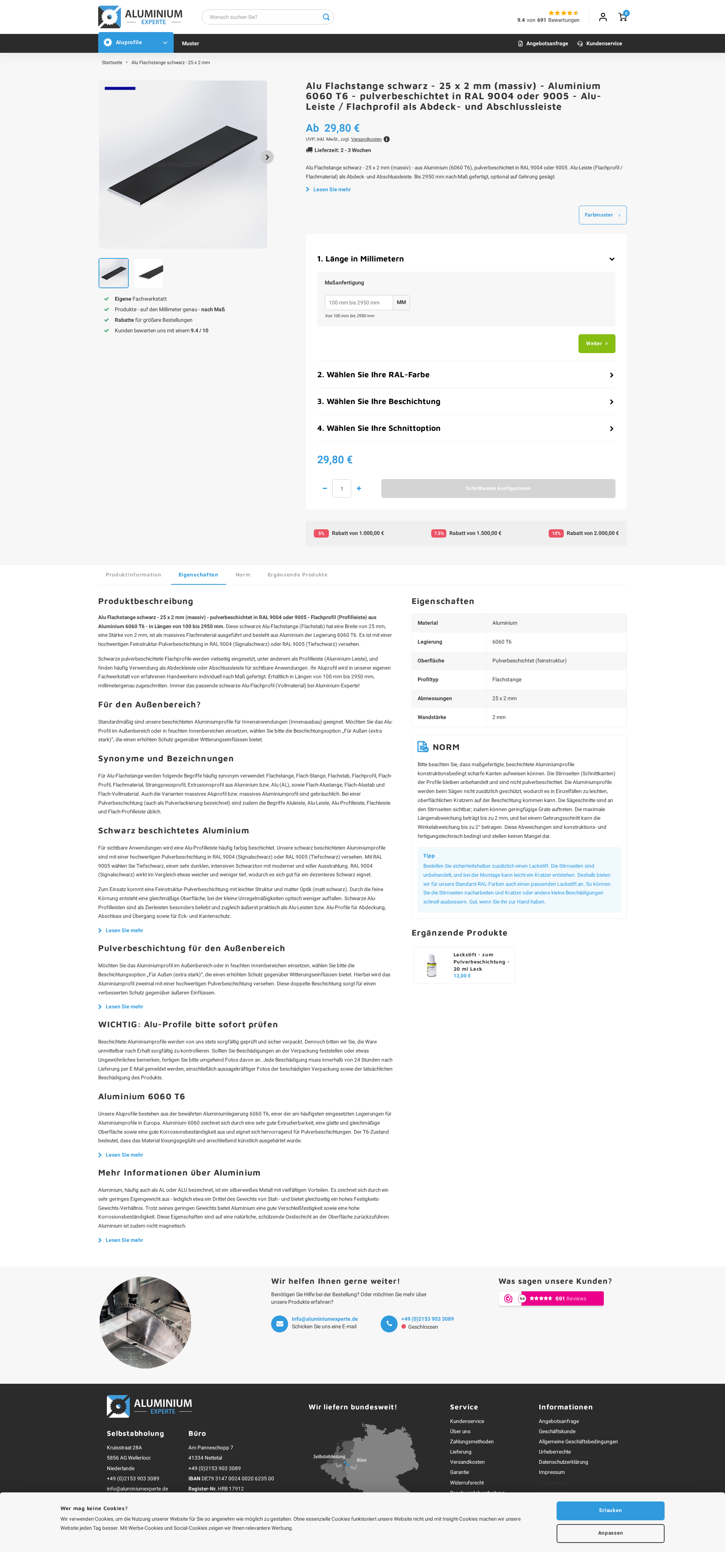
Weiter (594, 343)
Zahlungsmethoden (472, 1442)
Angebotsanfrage (547, 44)
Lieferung (461, 1452)
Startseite (112, 62)
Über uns (460, 1431)
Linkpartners (553, 1483)
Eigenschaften (199, 574)
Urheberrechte (555, 1452)
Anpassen (610, 1533)
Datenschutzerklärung (563, 1462)
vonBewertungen (553, 20)
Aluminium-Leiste (345, 659)
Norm (243, 574)
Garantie (459, 1472)
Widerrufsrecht (467, 1483)
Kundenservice (604, 44)
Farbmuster (599, 215)
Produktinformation (134, 574)
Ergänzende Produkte (298, 574)
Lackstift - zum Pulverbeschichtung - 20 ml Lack (482, 961)
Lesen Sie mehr (332, 190)
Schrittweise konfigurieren (498, 488)
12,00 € (462, 976)
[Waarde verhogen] (358, 488)
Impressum (552, 1472)
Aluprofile (129, 42)
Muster (190, 44)
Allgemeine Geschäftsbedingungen (578, 1442)
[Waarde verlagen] (324, 488)
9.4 (521, 20)
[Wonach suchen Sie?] (326, 17)
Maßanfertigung (344, 283)
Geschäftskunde (557, 1431)
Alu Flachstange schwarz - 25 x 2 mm (170, 62)
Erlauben (610, 1510)
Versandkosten (467, 1462)
